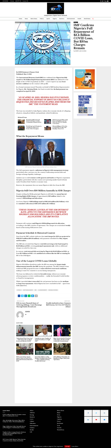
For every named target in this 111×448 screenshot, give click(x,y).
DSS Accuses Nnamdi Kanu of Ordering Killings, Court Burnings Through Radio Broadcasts (29, 305)
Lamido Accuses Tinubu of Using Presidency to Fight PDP (43, 340)
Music (58, 412)
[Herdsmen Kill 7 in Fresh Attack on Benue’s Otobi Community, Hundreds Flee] (21, 121)
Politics (42, 18)
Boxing (32, 415)
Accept (67, 446)
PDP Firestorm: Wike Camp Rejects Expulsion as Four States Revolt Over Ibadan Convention (60, 121)
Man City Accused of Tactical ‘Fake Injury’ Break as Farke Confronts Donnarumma (61, 340)
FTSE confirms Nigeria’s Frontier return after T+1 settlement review (14, 415)
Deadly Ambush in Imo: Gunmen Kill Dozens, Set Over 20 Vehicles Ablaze (58, 305)
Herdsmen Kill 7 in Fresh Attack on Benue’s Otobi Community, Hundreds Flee (33, 121)
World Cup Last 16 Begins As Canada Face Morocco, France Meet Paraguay (34, 127)
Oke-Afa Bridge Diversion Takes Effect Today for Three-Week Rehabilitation (14, 421)
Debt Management (28, 290)
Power (59, 421)
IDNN (77, 51)
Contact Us (25, 1)
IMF (35, 290)
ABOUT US (18, 1)
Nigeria (55, 18)
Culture (32, 421)
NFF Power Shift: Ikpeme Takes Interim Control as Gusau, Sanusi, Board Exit (14, 440)
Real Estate (60, 423)
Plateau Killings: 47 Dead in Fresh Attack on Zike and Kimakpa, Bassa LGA (59, 127)
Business (61, 18)
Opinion (59, 419)
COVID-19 (19, 290)
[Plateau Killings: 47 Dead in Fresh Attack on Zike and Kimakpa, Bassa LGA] (47, 128)
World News (87, 18)
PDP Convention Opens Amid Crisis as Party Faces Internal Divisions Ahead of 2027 (24, 359)
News (26, 18)
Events (12, 1)
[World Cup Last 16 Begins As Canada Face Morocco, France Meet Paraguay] (21, 128)
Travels (59, 427)
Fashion (32, 427)
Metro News (34, 18)
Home (20, 18)
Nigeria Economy (53, 290)
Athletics (32, 412)
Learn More (75, 446)
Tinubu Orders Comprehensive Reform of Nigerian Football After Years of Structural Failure (14, 433)
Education (32, 423)
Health (79, 18)
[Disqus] (43, 382)
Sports (48, 18)
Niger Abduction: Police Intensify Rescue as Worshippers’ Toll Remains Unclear (14, 427)
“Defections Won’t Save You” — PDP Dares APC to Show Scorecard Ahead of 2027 (24, 340)
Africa (31, 410)
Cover (31, 419)
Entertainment (71, 18)
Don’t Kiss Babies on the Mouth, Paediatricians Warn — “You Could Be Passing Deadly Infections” (43, 359)
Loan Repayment (42, 290)
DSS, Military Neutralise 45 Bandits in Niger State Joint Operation (61, 358)
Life (31, 432)
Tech (58, 425)
